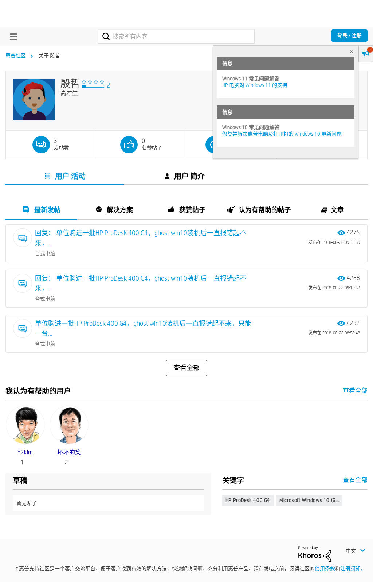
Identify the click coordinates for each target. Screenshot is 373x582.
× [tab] (351, 51)
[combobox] (176, 36)
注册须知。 (353, 568)
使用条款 (325, 568)
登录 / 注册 (349, 35)
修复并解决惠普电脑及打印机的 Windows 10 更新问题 (282, 134)
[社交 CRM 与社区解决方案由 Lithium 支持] (314, 553)
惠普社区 (15, 55)
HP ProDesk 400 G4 (247, 500)
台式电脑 (45, 253)
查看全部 (186, 368)
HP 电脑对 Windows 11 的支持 (254, 85)
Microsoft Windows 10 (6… (309, 500)
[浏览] (11, 36)
